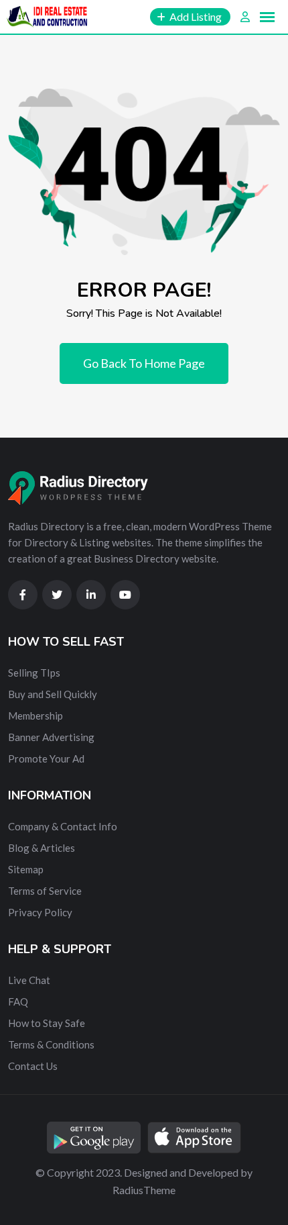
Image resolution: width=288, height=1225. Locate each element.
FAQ (18, 1001)
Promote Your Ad (46, 758)
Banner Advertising (51, 737)
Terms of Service (45, 891)
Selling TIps (34, 673)
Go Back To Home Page (144, 363)
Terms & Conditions (51, 1044)
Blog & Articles (41, 848)
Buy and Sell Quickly (52, 694)
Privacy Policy (40, 912)
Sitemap (26, 869)
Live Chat (29, 980)
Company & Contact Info (62, 826)
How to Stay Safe (46, 1023)
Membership (35, 715)
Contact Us (33, 1066)
